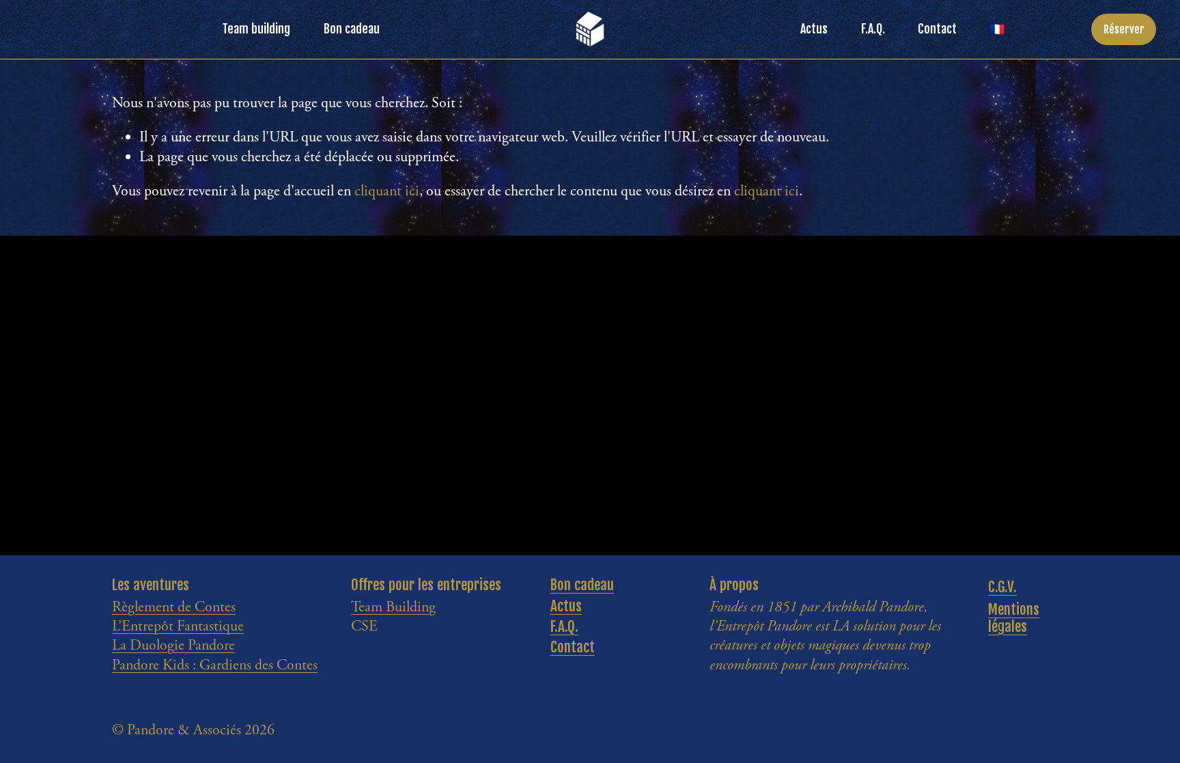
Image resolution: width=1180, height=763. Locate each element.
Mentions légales (1013, 618)
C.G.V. (1002, 587)
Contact (937, 28)
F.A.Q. (873, 28)
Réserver (1124, 29)
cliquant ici (386, 191)
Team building (256, 28)
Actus (814, 28)
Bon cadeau (352, 28)
